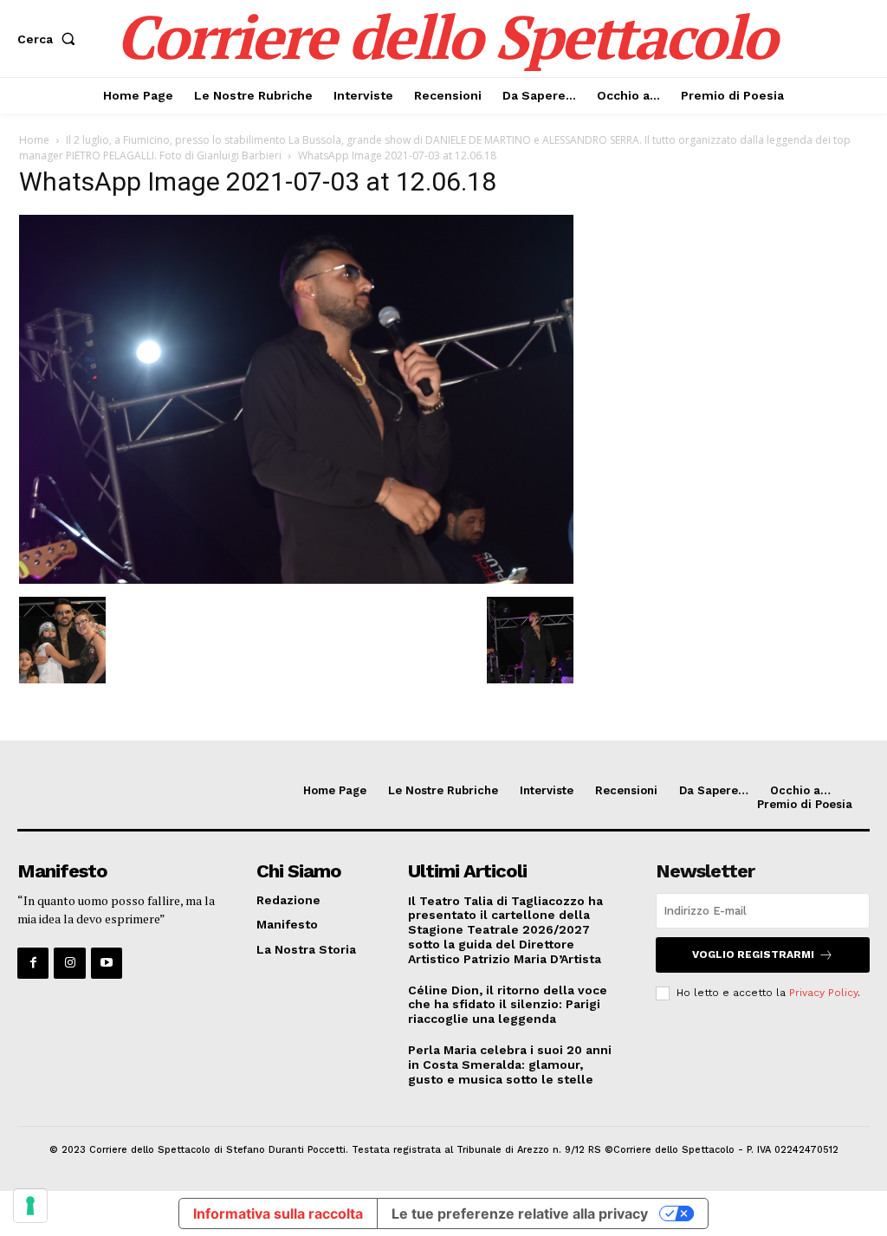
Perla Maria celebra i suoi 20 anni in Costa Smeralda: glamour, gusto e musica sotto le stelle (510, 1064)
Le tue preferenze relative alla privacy (520, 1213)
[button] (49, 39)
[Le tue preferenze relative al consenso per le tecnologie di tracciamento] (30, 1205)
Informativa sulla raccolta (278, 1213)
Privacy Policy (823, 993)
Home (34, 140)
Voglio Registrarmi (753, 954)
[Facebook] (33, 963)
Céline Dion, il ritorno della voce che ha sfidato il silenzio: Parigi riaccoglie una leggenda (507, 1004)
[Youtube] (106, 963)
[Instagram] (69, 963)
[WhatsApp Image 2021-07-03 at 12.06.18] (296, 579)
